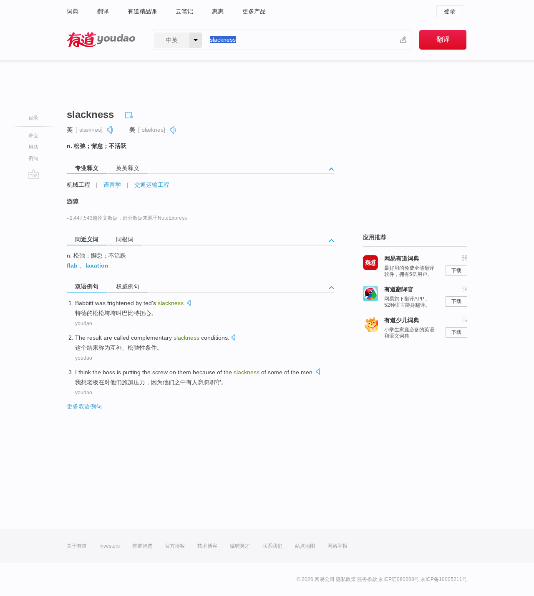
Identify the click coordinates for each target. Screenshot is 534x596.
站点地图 (305, 546)
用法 (33, 147)
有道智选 (142, 546)
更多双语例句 (84, 406)
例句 (33, 158)
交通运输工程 (151, 184)
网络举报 (337, 546)
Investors (109, 546)
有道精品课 (142, 11)
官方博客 (175, 546)
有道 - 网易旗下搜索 (101, 40)
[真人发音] (110, 130)
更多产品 (254, 11)
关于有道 (77, 546)
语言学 (112, 184)
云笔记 (184, 11)
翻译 (103, 11)
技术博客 (207, 546)
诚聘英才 (240, 546)
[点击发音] (189, 303)
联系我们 (272, 546)
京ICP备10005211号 (444, 579)
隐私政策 (346, 579)
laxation (97, 265)
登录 (450, 11)
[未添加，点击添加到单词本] (130, 113)
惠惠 (218, 11)
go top (33, 174)
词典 (72, 11)
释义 (33, 136)
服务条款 (367, 579)
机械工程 (78, 184)
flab (72, 265)
